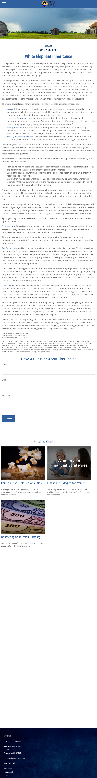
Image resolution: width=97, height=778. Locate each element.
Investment (8, 772)
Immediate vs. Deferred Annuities (21, 483)
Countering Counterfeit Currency (21, 537)
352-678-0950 (15, 741)
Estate (6, 775)
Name (5, 364)
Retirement (8, 768)
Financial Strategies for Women (66, 483)
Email (4, 379)
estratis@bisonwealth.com (14, 758)
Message (6, 395)
